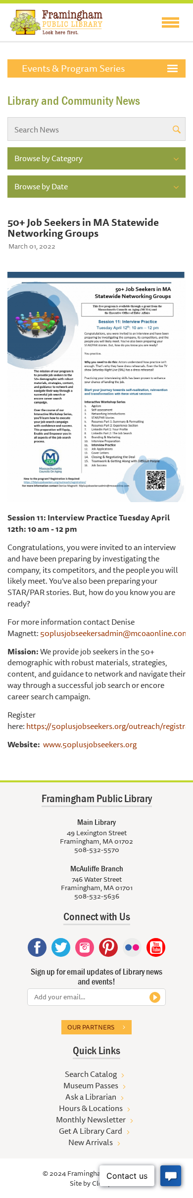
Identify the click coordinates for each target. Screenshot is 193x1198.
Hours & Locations (91, 1108)
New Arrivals (90, 1142)
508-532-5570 (96, 849)
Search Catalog (91, 1074)
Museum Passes (90, 1085)
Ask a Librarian (90, 1096)
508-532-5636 (96, 896)
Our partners (90, 1027)
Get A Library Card (90, 1130)
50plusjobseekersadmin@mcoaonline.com (114, 633)
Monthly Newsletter (91, 1119)
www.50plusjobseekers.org (90, 744)
